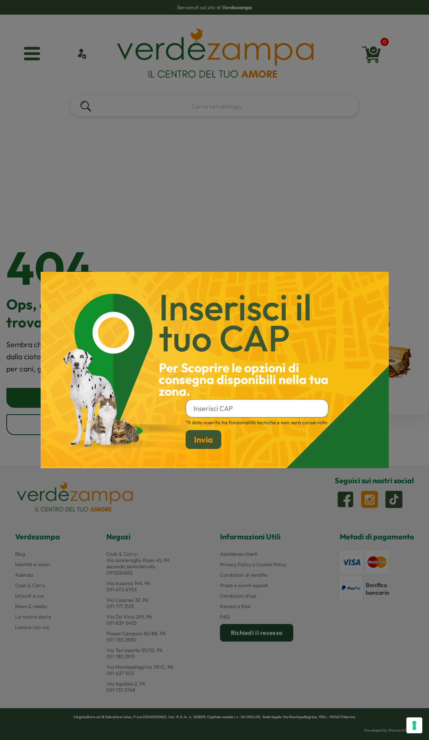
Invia (203, 439)
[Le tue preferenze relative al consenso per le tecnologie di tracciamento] (414, 725)
